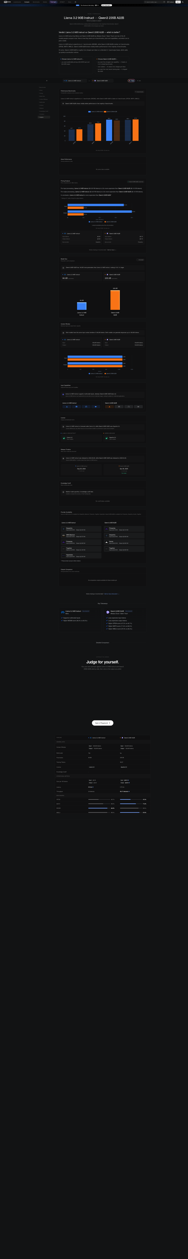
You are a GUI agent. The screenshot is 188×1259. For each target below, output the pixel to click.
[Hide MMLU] (84, 812)
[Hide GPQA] (84, 799)
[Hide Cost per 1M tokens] (84, 781)
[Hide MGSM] (84, 808)
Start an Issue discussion (111, 594)
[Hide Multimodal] (84, 753)
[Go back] (46, 80)
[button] (85, 81)
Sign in (178, 2)
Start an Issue (111, 250)
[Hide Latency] (84, 787)
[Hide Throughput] (84, 791)
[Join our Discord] (75, 2)
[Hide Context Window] (84, 747)
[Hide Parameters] (84, 757)
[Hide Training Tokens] (84, 762)
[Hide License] (84, 767)
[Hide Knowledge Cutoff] (84, 772)
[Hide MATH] (84, 804)
